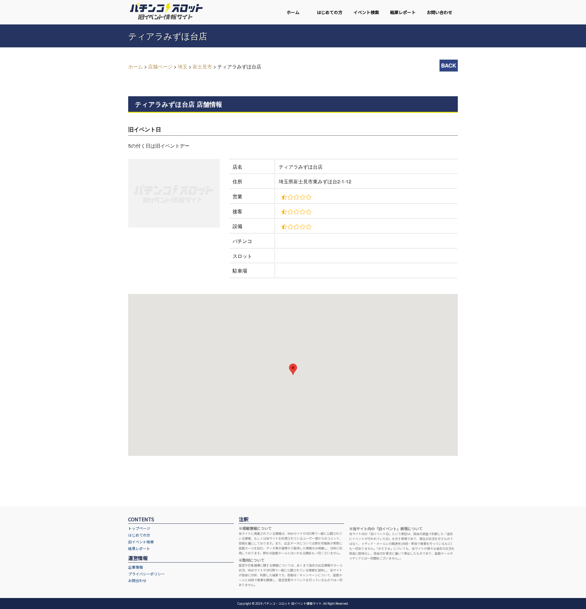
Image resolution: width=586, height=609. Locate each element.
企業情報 (135, 567)
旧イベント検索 (141, 541)
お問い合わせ (439, 12)
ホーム (293, 12)
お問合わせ (137, 580)
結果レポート (403, 12)
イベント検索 (366, 12)
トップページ (139, 528)
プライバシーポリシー (146, 573)
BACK (448, 65)
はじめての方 (329, 12)
